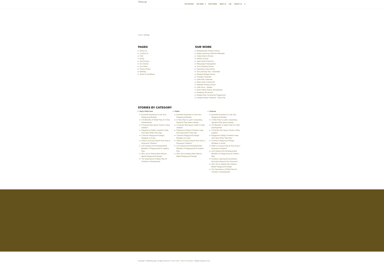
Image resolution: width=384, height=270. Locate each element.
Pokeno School (202, 58)
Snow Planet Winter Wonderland (209, 90)
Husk (208, 261)
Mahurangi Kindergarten (206, 64)
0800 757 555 (236, 212)
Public (177, 111)
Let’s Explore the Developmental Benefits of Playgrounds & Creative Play (155, 148)
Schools (213, 111)
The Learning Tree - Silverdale (208, 72)
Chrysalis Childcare (204, 77)
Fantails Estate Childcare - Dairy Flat (211, 98)
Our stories (42, 217)
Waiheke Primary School (206, 85)
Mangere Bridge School (206, 74)
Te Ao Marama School (205, 66)
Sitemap (143, 72)
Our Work (200, 4)
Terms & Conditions (147, 74)
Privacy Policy (145, 69)
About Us (223, 4)
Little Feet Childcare (204, 79)
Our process (43, 212)
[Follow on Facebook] (236, 239)
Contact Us (238, 4)
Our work (42, 215)
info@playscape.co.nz (239, 225)
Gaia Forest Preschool (205, 61)
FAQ (230, 4)
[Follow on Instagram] (232, 239)
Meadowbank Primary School (208, 51)
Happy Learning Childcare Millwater (211, 53)
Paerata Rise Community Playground (211, 95)
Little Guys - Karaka (204, 87)
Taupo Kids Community (206, 82)
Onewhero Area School (206, 69)
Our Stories (212, 4)
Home (140, 35)
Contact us (42, 223)
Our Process (189, 4)
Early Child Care (146, 111)
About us (42, 220)
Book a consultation (46, 225)
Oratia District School (205, 56)
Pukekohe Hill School (205, 92)
